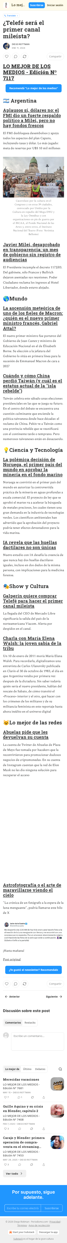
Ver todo (12, 1173)
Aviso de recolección (39, 1225)
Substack (18, 1238)
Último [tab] (27, 1069)
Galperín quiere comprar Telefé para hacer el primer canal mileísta (33, 601)
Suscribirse (36, 5)
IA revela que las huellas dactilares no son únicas (30, 545)
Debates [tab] (40, 1069)
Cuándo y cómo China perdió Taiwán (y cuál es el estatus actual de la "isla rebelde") (32, 383)
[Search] (60, 1069)
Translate (11, 15)
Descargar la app (48, 1232)
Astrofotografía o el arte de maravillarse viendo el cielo (32, 890)
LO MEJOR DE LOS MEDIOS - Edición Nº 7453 (21, 1153)
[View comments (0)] (15, 56)
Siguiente (52, 996)
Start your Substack (23, 1232)
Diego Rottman (21, 44)
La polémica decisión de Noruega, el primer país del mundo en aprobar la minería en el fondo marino (33, 467)
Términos (22, 1225)
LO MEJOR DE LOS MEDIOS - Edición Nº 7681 (21, 1086)
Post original (12, 959)
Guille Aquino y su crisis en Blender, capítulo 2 (23, 1108)
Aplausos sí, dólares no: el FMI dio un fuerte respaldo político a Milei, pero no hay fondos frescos (32, 117)
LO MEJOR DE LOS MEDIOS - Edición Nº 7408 (21, 1117)
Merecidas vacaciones (21, 1079)
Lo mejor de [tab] (12, 1069)
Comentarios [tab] (13, 1022)
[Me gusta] (6, 56)
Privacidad (55, 1221)
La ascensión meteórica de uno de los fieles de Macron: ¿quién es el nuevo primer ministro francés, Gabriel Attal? (33, 318)
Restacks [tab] (30, 1022)
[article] (33, 1088)
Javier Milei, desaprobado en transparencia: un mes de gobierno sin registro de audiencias (32, 252)
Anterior (14, 996)
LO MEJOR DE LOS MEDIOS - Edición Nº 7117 (30, 72)
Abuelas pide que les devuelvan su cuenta (26, 734)
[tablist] (20, 1022)
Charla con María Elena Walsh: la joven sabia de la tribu (32, 643)
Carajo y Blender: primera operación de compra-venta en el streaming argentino (24, 1142)
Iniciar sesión (55, 5)
